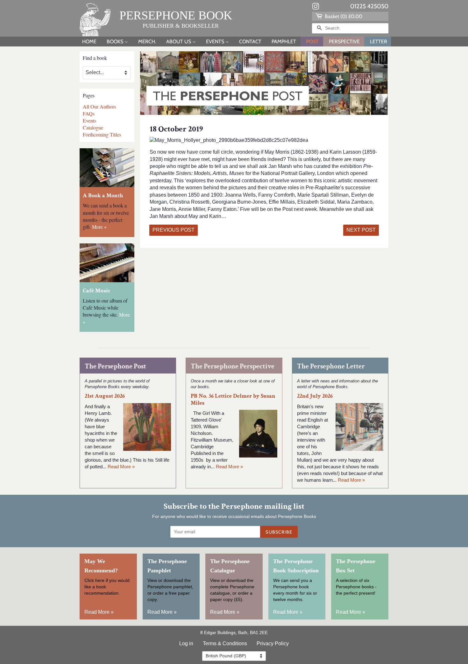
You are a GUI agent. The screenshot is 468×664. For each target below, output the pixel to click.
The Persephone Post (115, 366)
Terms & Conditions (225, 643)
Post (312, 41)
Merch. (147, 41)
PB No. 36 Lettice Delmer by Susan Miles (233, 399)
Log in (186, 643)
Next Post (361, 230)
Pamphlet (284, 41)
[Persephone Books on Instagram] (315, 7)
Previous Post (173, 230)
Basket (342, 16)
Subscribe (279, 532)
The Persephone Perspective (232, 366)
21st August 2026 (105, 396)
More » (99, 226)
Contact (250, 41)
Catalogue (93, 127)
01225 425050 (369, 6)
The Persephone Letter (331, 366)
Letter (378, 41)
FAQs (89, 113)
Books (115, 41)
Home (89, 41)
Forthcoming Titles (102, 134)
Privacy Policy (273, 643)
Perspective (344, 41)
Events (215, 41)
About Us (179, 41)
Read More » (121, 466)
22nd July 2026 (315, 396)
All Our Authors (99, 106)
